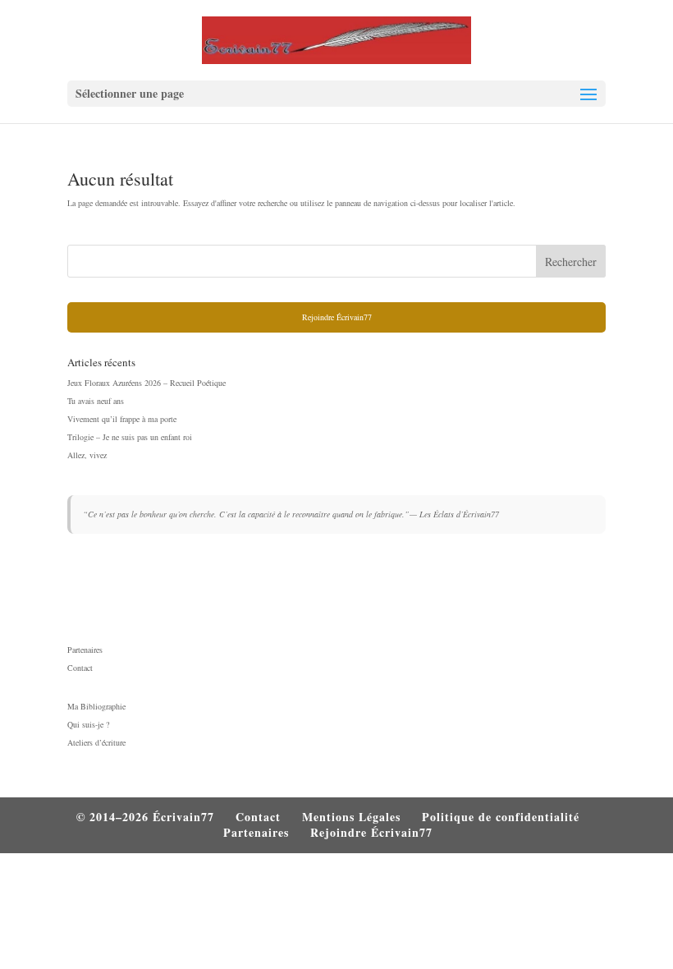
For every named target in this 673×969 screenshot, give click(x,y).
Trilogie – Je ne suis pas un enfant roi (129, 437)
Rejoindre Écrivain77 (337, 317)
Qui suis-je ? (88, 724)
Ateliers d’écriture (96, 742)
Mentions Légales (351, 816)
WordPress (436, 876)
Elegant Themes (299, 876)
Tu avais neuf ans (95, 400)
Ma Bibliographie (96, 706)
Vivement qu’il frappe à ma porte (121, 419)
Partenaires (85, 649)
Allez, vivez (87, 455)
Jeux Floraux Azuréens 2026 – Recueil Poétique (146, 382)
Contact (80, 667)
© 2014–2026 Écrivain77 (145, 816)
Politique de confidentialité (500, 816)
